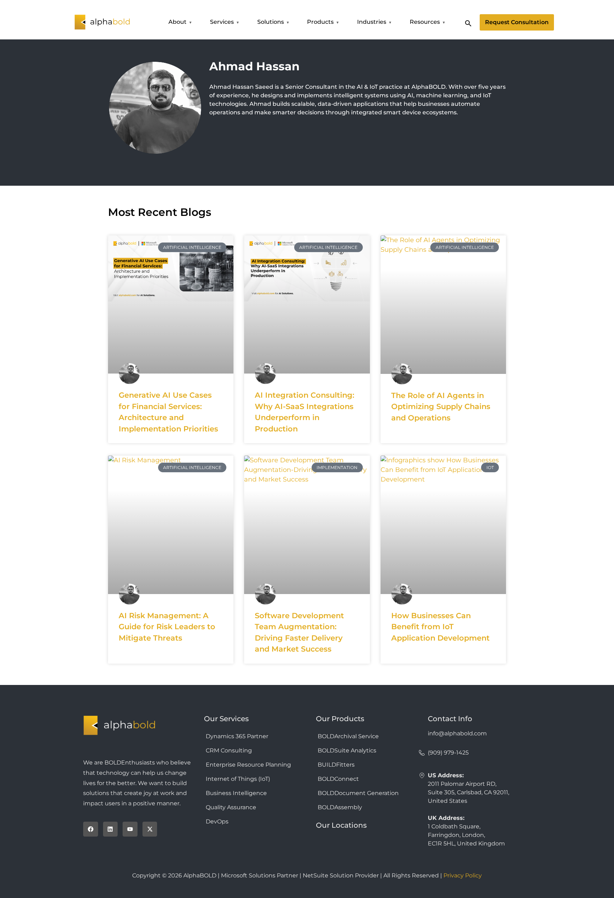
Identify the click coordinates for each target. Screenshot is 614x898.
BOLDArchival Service (348, 736)
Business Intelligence (236, 793)
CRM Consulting (229, 750)
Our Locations (341, 825)
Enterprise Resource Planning (248, 764)
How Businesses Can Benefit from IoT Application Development (440, 626)
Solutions (270, 21)
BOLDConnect (338, 778)
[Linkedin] (110, 829)
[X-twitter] (149, 829)
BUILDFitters (336, 764)
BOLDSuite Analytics (347, 750)
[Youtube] (130, 829)
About (177, 21)
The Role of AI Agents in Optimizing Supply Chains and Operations (440, 406)
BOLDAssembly (340, 807)
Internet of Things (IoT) (238, 778)
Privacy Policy (462, 875)
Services (222, 21)
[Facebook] (90, 829)
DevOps (217, 821)
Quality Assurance (231, 807)
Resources (425, 21)
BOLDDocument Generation (358, 793)
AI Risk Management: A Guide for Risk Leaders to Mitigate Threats (167, 626)
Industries (371, 21)
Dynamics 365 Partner (237, 736)
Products (320, 21)
